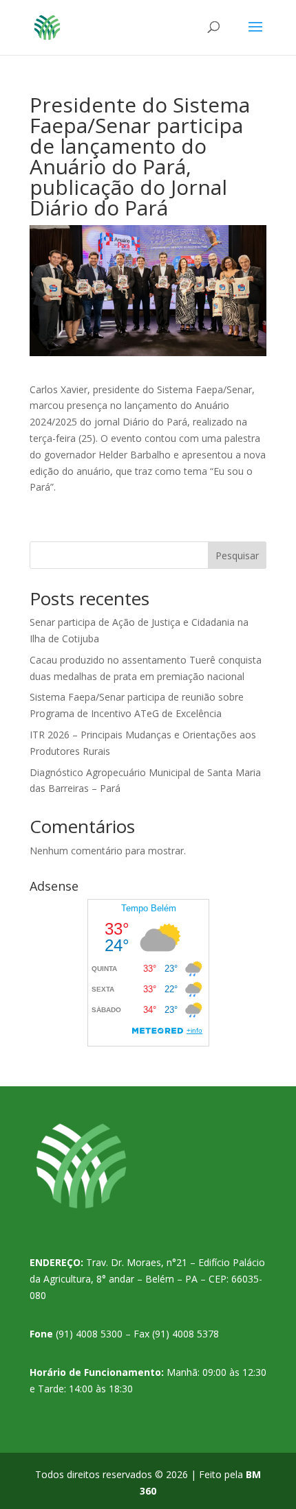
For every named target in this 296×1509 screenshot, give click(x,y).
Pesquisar (237, 555)
